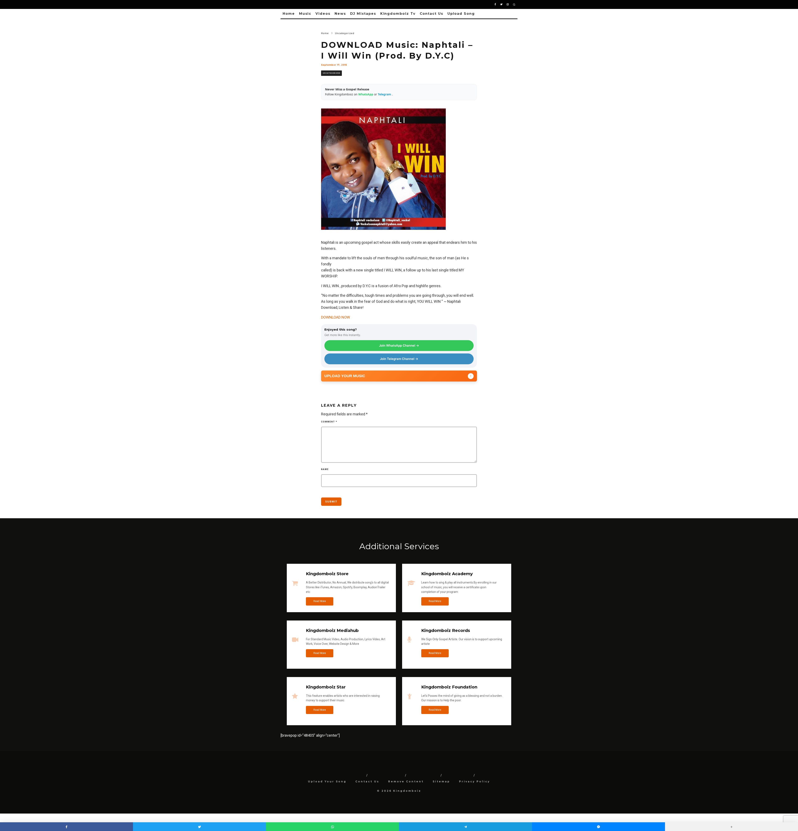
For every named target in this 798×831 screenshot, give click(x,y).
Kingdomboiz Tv (398, 14)
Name (325, 469)
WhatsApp (366, 94)
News (340, 14)
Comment (329, 422)
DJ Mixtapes (363, 14)
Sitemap (441, 781)
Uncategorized (331, 73)
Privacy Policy (474, 781)
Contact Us (431, 14)
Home (289, 14)
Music (305, 14)
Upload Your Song (327, 781)
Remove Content (406, 781)
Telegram (385, 94)
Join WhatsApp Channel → (399, 345)
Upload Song (461, 14)
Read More (319, 601)
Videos (322, 14)
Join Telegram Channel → (399, 359)
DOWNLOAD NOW (335, 317)
